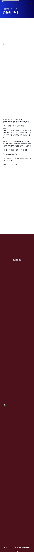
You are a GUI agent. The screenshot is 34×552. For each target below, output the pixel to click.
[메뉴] (31, 2)
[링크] (10, 2)
